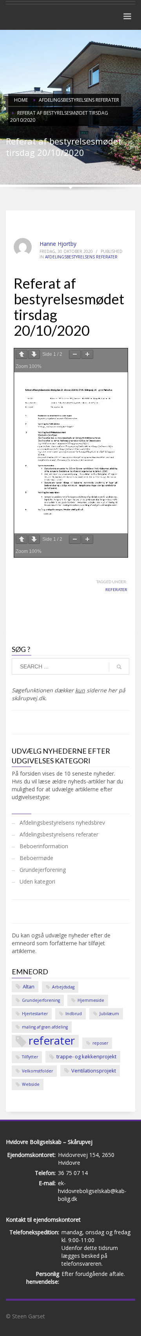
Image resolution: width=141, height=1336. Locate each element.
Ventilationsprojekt (93, 1070)
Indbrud (73, 1013)
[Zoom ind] (87, 354)
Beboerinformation (44, 846)
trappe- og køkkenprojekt (86, 1056)
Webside (31, 1084)
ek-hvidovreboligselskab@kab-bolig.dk (92, 1190)
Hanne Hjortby (58, 243)
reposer (100, 1043)
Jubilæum (109, 1013)
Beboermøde (36, 858)
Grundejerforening (43, 869)
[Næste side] (34, 354)
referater (116, 589)
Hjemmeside (91, 1000)
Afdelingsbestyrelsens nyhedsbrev (62, 822)
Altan (28, 986)
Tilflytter (30, 1057)
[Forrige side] (21, 354)
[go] (119, 667)
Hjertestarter (35, 1013)
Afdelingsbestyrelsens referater (81, 257)
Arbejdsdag (63, 987)
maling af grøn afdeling (45, 1027)
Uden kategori (37, 881)
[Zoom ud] (75, 354)
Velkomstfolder (37, 1071)
